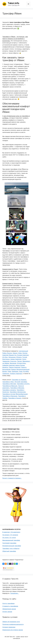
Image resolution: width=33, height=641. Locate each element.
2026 (7, 636)
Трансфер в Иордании (9, 396)
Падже (19, 361)
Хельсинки (12, 357)
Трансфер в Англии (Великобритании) (15, 394)
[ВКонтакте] (3, 564)
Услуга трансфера (8, 603)
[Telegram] (8, 564)
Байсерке (15, 371)
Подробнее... (14, 593)
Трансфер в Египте (23, 384)
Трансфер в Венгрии (9, 384)
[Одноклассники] (6, 564)
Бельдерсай (6, 369)
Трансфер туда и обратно (10, 548)
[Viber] (12, 564)
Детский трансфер (20, 382)
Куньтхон (13, 361)
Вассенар (13, 363)
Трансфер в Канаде (14, 398)
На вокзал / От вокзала (10, 535)
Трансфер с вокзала (9, 390)
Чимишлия (6, 361)
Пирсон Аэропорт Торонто (17, 367)
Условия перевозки (8, 627)
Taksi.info (13, 3)
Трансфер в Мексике (17, 388)
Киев (9, 371)
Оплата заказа (7, 611)
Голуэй (24, 357)
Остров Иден (21, 363)
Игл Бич (5, 357)
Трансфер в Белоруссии (18, 392)
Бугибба (26, 371)
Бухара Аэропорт (23, 355)
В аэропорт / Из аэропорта (11, 532)
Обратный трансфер (9, 551)
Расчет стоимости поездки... (12, 478)
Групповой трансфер (9, 543)
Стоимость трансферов (10, 606)
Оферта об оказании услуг (11, 621)
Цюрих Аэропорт (15, 359)
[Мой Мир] (17, 564)
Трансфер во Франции (9, 386)
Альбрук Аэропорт (16, 373)
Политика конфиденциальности (13, 624)
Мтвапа (18, 357)
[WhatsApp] (15, 564)
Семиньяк (5, 373)
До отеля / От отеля (9, 537)
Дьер (20, 371)
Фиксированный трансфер (11, 540)
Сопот (24, 359)
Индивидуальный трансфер (11, 546)
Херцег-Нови (17, 353)
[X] (10, 564)
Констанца (6, 359)
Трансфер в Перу (8, 382)
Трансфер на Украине (19, 379)
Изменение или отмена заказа (12, 630)
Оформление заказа (9, 609)
